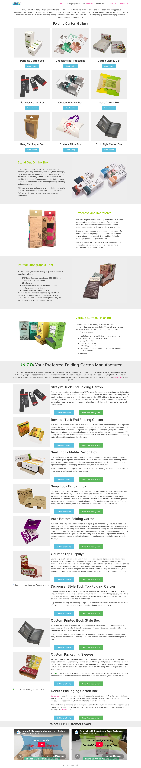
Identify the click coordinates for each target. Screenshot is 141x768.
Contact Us (123, 4)
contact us (117, 377)
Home (61, 4)
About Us (112, 4)
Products (89, 4)
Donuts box (55, 696)
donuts (64, 710)
